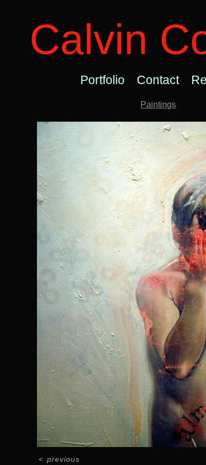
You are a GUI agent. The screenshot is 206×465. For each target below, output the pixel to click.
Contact (158, 80)
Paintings (158, 104)
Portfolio (102, 80)
